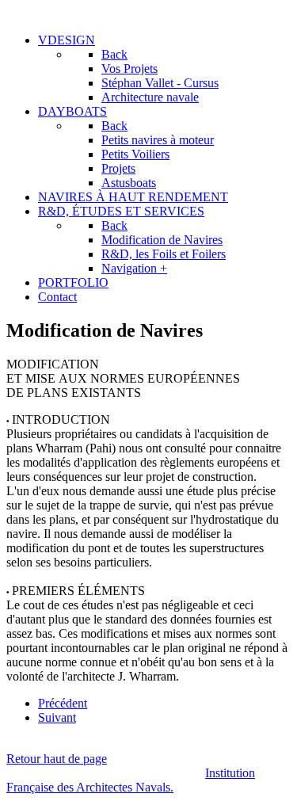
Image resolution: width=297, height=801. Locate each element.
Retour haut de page (56, 758)
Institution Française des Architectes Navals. (130, 780)
